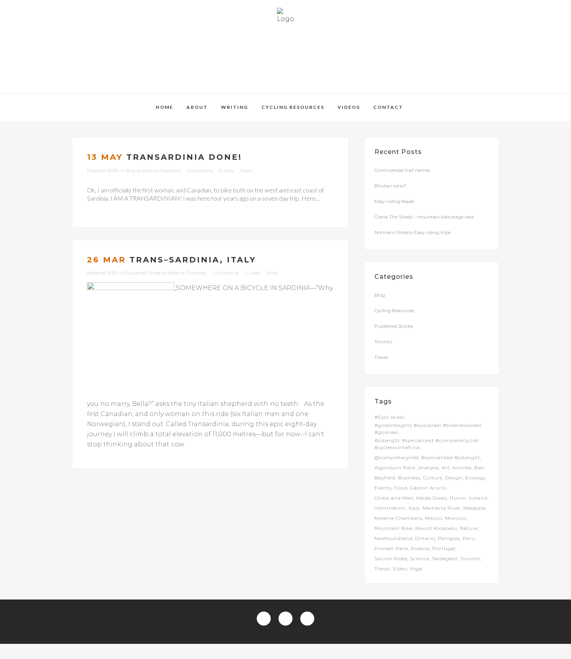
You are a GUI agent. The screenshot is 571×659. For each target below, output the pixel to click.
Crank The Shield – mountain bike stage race (424, 217)
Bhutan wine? (390, 186)
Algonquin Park (395, 467)
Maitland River (442, 508)
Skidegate (445, 558)
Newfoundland (393, 538)
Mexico (433, 518)
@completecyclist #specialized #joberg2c (427, 457)
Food (400, 488)
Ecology (475, 478)
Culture (432, 478)
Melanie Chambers (162, 170)
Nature (469, 528)
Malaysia (474, 508)
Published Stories (143, 273)
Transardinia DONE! (184, 157)
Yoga (416, 569)
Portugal (444, 548)
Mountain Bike (393, 528)
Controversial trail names (402, 170)
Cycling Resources (394, 310)
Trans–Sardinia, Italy (192, 259)
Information (390, 508)
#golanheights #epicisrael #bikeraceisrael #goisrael (428, 428)
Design (454, 478)
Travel (381, 357)
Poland (420, 548)
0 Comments (200, 170)
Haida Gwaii (431, 498)
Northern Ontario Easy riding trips (412, 232)
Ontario (425, 538)
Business (409, 478)
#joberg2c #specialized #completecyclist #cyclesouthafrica (426, 443)
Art (446, 467)
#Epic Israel (389, 417)
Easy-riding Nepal (394, 201)
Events (383, 488)
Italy (414, 508)
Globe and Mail (393, 498)
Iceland (478, 498)
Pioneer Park (391, 548)
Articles (462, 467)
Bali (479, 467)
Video (400, 569)
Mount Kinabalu (436, 528)
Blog (130, 170)
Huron (458, 498)
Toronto (383, 341)
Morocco (456, 518)
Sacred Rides (390, 558)
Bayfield (384, 478)
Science (419, 558)
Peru (469, 538)
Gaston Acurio (428, 488)
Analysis (428, 467)
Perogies (449, 538)
